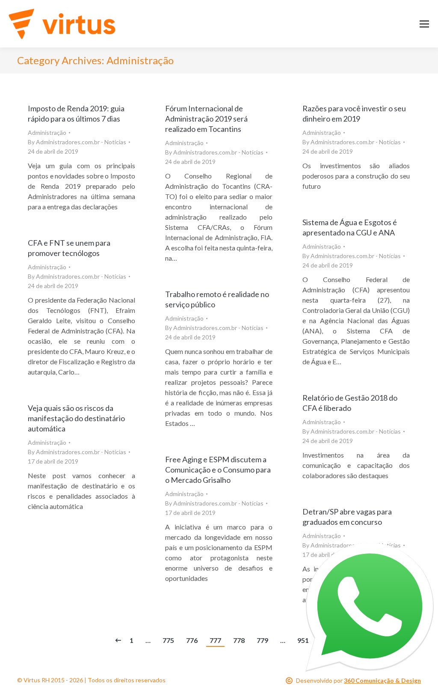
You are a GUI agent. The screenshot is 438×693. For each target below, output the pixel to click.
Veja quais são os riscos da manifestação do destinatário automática (76, 418)
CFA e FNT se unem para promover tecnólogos (69, 248)
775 (168, 640)
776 (192, 640)
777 (215, 640)
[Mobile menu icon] (424, 24)
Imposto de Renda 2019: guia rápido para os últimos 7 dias (76, 113)
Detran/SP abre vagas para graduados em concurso (347, 516)
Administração (47, 132)
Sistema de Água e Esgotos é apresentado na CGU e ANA (349, 227)
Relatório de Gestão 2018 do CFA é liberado (349, 403)
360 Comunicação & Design (382, 680)
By (77, 142)
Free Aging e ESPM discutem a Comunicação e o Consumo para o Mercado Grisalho (218, 470)
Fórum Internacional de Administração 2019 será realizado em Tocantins (206, 119)
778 (239, 640)
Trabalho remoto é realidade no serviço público (217, 299)
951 (303, 640)
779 (262, 640)
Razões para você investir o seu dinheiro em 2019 (354, 113)
